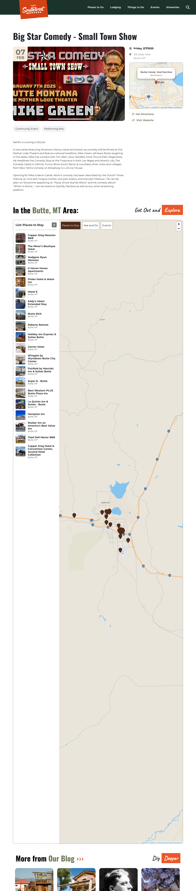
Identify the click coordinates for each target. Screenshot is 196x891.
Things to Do (136, 7)
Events (155, 7)
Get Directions (156, 75)
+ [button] (179, 224)
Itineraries (172, 7)
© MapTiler (155, 107)
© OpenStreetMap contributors (170, 107)
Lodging (115, 7)
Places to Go (96, 7)
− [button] (179, 229)
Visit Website (145, 120)
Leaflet (146, 107)
